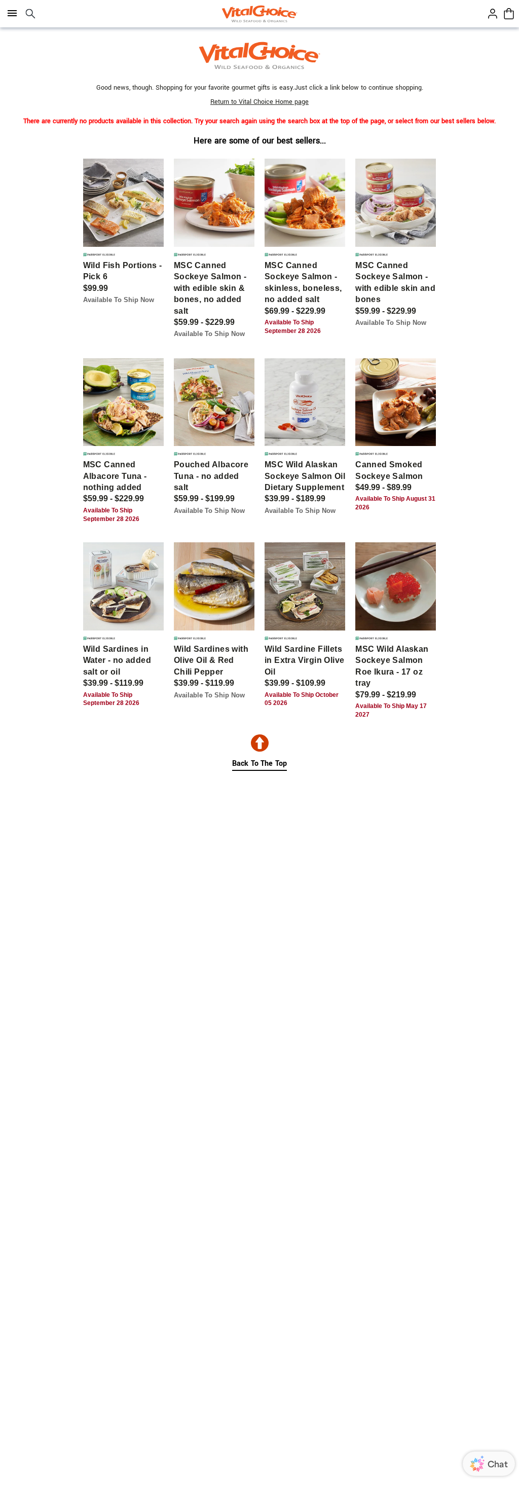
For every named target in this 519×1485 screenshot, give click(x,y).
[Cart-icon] (509, 13)
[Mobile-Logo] (259, 13)
